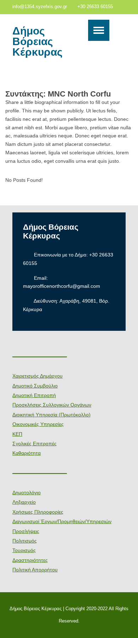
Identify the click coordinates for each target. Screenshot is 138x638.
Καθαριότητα (26, 453)
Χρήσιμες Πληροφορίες (37, 512)
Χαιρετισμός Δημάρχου (37, 376)
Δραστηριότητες (30, 560)
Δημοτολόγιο (26, 492)
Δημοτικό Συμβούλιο (35, 386)
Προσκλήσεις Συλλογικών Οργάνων (51, 405)
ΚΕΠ (17, 434)
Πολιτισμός (24, 541)
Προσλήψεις (25, 531)
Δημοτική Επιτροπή (34, 395)
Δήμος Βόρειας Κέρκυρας (37, 41)
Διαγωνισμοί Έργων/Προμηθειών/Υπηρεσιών (61, 521)
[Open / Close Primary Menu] (98, 30)
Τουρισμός (24, 550)
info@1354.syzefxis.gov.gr (39, 6)
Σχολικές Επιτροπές (34, 443)
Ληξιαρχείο (24, 502)
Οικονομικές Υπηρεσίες (38, 424)
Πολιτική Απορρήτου (35, 569)
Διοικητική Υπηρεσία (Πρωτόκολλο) (51, 414)
